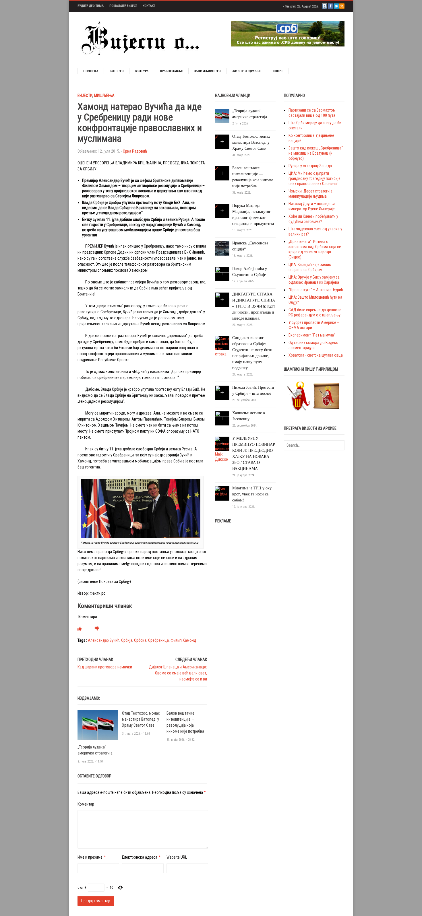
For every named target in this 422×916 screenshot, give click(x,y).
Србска (140, 640)
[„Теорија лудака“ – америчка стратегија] (98, 724)
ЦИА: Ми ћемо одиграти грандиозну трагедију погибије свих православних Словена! (314, 178)
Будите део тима (91, 6)
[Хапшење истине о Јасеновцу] (222, 418)
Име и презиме (90, 857)
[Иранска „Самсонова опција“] (222, 248)
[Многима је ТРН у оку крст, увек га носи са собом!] (222, 491)
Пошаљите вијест (123, 6)
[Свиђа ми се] (80, 628)
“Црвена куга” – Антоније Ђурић (316, 289)
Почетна (90, 71)
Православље (171, 71)
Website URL (177, 857)
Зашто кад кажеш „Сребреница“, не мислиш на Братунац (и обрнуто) (316, 153)
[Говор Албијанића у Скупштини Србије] (222, 273)
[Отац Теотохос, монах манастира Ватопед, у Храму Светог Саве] (216, 137)
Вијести (117, 71)
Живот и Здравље (246, 71)
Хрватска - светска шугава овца (316, 355)
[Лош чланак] (97, 628)
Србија (126, 640)
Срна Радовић (135, 151)
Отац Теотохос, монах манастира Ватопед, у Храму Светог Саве (141, 719)
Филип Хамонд (183, 640)
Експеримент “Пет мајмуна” (312, 335)
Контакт (149, 6)
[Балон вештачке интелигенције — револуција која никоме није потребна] (216, 168)
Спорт (278, 71)
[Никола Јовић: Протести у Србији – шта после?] (222, 392)
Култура (141, 71)
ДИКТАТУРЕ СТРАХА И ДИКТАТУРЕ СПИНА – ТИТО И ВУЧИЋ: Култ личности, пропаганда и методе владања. (253, 306)
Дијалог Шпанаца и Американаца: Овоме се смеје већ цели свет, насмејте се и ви (178, 673)
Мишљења (104, 95)
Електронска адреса (139, 857)
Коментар (86, 804)
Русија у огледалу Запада (310, 166)
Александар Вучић (103, 640)
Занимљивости (207, 71)
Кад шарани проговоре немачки (105, 667)
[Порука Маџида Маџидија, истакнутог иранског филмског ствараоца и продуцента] (216, 206)
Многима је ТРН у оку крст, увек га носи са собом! (252, 494)
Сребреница (158, 640)
